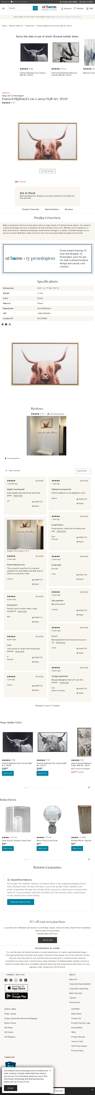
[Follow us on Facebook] (5, 980)
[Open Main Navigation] (3, 8)
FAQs (73, 1032)
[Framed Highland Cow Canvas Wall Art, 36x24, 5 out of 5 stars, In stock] (18, 742)
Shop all (13, 96)
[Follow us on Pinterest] (20, 980)
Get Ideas (8, 1028)
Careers (72, 998)
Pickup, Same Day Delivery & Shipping (20, 1018)
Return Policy (10, 1023)
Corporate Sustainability (80, 984)
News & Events (75, 993)
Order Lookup (10, 1014)
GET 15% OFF (57, 1091)
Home (4, 26)
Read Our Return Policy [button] (21, 902)
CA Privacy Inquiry (79, 1046)
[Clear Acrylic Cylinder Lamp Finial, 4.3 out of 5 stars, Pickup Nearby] (18, 819)
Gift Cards (8, 1032)
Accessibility (76, 1028)
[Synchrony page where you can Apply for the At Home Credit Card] (10, 1066)
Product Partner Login (81, 1023)
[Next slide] (88, 787)
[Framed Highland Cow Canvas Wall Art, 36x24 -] (34, 52)
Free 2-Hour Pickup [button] (23, 1)
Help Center (76, 1014)
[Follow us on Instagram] (15, 980)
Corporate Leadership (78, 989)
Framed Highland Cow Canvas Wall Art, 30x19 (35, 99)
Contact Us (76, 1018)
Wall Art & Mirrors (16, 26)
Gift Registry (9, 1037)
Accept (11, 1088)
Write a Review (14, 471)
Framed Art (29, 26)
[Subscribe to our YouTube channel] (25, 980)
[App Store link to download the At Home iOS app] (16, 988)
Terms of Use (77, 1041)
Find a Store (74, 1002)
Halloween (14, 1)
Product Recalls (78, 1037)
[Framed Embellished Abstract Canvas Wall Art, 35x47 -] (65, 52)
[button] (49, 8)
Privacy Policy (77, 1051)
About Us (73, 979)
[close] (49, 1070)
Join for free (47, 940)
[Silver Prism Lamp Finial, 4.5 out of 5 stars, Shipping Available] (52, 819)
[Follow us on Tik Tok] (10, 980)
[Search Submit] (35, 8)
